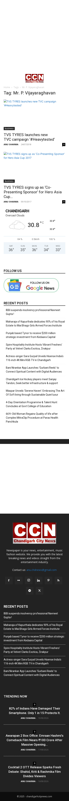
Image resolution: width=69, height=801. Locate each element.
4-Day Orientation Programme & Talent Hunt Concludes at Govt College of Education (31, 404)
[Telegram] (29, 590)
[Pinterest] (48, 580)
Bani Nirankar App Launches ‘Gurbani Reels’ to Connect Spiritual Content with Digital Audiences (34, 369)
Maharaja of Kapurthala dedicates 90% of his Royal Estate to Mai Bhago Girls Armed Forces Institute (35, 323)
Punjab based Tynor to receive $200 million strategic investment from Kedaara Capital (31, 335)
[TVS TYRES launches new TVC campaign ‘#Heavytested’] (34, 114)
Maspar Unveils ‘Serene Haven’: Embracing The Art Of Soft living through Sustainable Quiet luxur (35, 392)
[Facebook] (9, 580)
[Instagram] (28, 580)
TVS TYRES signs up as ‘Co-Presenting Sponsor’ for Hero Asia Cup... (33, 192)
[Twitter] (39, 590)
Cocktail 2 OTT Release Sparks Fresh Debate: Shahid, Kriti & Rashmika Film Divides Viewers (34, 771)
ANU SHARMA (11, 144)
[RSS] (58, 580)
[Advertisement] (34, 37)
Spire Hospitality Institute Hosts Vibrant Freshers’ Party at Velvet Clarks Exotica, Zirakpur (34, 346)
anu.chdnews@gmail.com (41, 570)
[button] (6, 78)
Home (7, 87)
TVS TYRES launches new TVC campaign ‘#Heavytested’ (29, 137)
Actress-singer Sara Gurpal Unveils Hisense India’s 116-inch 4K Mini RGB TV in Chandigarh (34, 358)
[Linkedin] (38, 580)
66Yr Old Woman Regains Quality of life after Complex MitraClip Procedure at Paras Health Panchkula (32, 417)
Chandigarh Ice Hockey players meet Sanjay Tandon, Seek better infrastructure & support (32, 381)
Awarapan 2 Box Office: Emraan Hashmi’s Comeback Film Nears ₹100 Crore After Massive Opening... (34, 740)
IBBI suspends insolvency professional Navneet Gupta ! (33, 312)
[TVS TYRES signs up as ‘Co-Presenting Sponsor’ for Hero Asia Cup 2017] (34, 167)
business (9, 128)
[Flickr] (18, 580)
